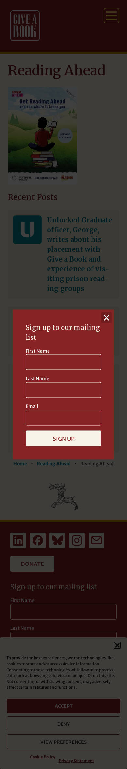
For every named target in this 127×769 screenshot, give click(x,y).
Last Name (37, 379)
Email (32, 406)
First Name (38, 351)
